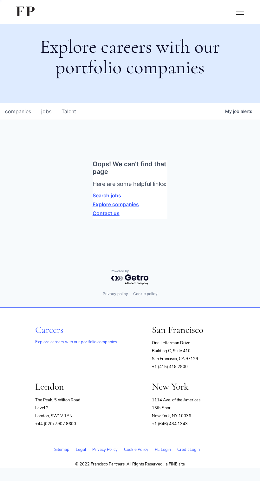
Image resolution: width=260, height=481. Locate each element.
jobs (46, 111)
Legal (81, 449)
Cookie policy (145, 293)
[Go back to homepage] (25, 11)
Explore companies (116, 204)
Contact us (106, 213)
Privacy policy (115, 293)
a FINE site (175, 464)
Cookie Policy (136, 449)
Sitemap (61, 449)
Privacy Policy (105, 449)
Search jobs (107, 195)
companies (18, 111)
